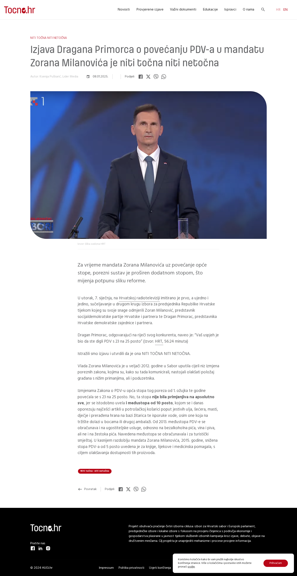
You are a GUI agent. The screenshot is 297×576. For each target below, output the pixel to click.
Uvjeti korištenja (160, 568)
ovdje (191, 567)
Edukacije (210, 10)
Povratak (87, 489)
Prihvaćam (276, 563)
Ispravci (230, 10)
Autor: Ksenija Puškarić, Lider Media (54, 76)
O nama (248, 10)
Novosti (124, 10)
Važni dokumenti (183, 10)
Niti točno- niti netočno (94, 471)
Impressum (107, 568)
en (285, 10)
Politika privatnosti (132, 568)
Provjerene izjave (149, 10)
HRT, (159, 341)
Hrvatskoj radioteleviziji (139, 298)
